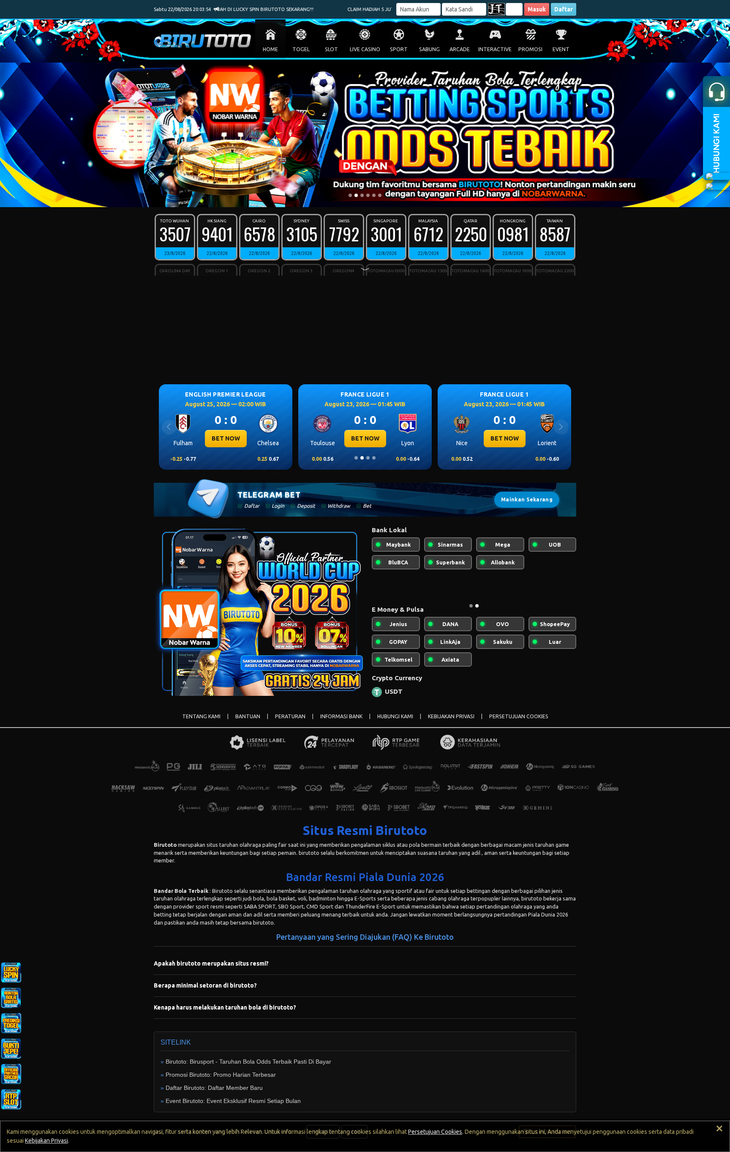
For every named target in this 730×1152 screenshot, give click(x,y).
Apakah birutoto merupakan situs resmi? (211, 970)
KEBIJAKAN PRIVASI (451, 723)
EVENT (561, 49)
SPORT (399, 49)
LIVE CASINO (365, 49)
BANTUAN (247, 723)
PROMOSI (530, 49)
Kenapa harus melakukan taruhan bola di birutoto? (225, 1014)
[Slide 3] (362, 195)
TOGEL (301, 49)
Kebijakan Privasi (46, 1140)
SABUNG (429, 49)
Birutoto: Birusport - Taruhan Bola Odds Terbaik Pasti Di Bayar (248, 1068)
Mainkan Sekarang (527, 499)
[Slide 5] (374, 195)
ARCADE (459, 49)
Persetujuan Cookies (435, 1131)
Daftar (563, 9)
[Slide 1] (350, 195)
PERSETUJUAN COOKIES (518, 723)
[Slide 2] (356, 195)
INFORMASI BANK (341, 723)
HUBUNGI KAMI (395, 723)
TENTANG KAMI (201, 723)
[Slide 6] (379, 195)
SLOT (331, 49)
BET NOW (226, 438)
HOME (270, 49)
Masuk (537, 9)
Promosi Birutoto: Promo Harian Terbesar (221, 1081)
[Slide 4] (368, 195)
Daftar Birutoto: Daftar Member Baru (214, 1094)
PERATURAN (290, 723)
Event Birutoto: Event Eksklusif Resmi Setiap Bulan (233, 1107)
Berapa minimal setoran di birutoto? (205, 992)
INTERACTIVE (495, 49)
